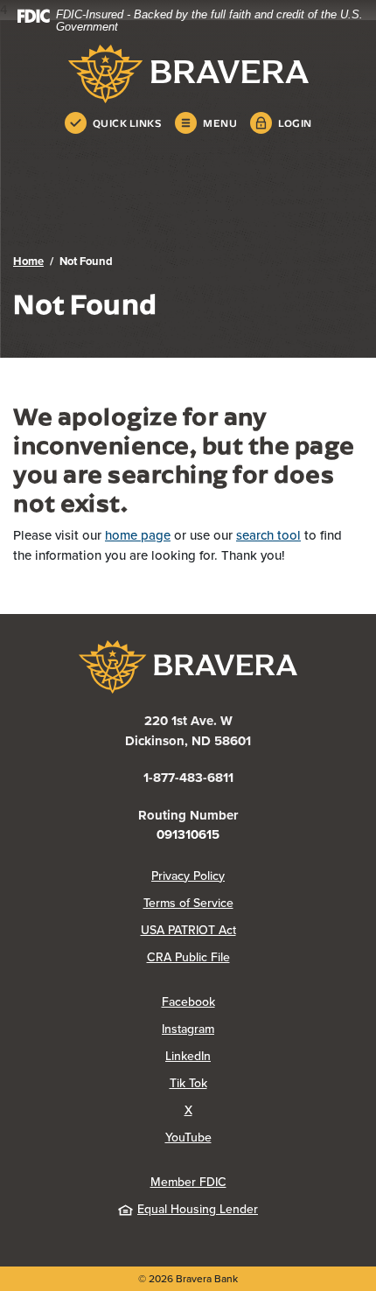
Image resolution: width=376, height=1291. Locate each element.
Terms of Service (188, 903)
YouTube (258, 1137)
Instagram (257, 1029)
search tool (268, 535)
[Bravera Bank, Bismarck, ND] (188, 74)
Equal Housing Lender (197, 1209)
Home (28, 261)
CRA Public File (255, 957)
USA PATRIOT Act (188, 930)
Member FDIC (188, 1182)
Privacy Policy (257, 876)
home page (138, 535)
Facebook (258, 1002)
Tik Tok (258, 1083)
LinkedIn (257, 1056)
